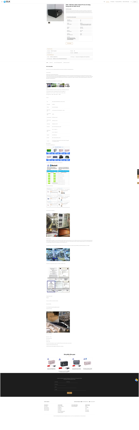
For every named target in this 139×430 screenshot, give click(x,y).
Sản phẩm (107, 1)
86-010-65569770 (92, 401)
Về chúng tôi (112, 1)
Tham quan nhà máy (118, 1)
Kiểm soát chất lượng (126, 1)
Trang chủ (86, 406)
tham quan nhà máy (46, 407)
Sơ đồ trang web (87, 411)
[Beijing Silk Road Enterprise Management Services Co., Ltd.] (7, 2)
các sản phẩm (86, 407)
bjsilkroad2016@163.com (85, 401)
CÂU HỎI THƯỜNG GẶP (74, 406)
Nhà (104, 1)
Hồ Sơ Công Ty (46, 406)
